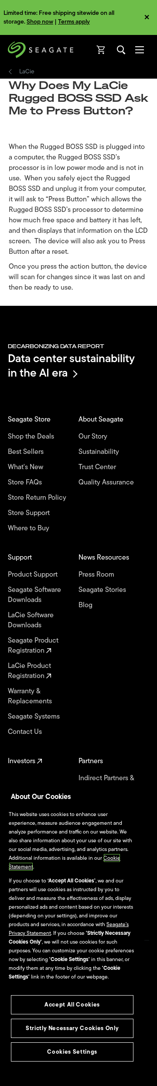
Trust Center (98, 467)
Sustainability (99, 452)
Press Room (97, 575)
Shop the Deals (33, 437)
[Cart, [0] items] (101, 49)
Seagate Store (30, 420)
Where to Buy (29, 528)
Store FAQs (26, 482)
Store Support (29, 513)
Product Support (33, 575)
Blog (86, 605)
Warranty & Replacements (31, 696)
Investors (22, 761)
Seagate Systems (34, 717)
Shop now (40, 22)
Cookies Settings (72, 1051)
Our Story (93, 437)
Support (21, 558)
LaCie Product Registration (29, 671)
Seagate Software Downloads (34, 595)
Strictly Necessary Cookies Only (72, 1028)
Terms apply (74, 22)
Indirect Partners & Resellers (106, 783)
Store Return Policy (38, 498)
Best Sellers (26, 452)
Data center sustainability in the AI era (71, 365)
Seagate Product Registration (33, 646)
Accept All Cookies (72, 1004)
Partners (91, 761)
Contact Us (26, 732)
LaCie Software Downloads (31, 620)
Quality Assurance (107, 482)
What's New (26, 467)
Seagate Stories (103, 590)
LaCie (26, 71)
